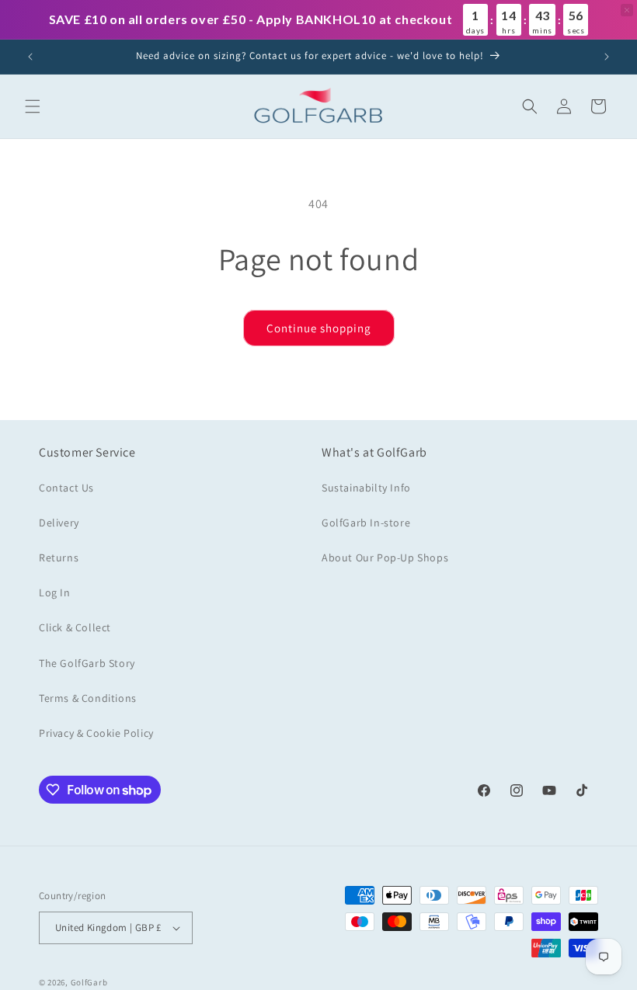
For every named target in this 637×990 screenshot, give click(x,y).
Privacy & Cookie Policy (96, 733)
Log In (55, 592)
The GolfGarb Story (87, 663)
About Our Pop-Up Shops (385, 557)
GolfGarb (89, 982)
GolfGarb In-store (366, 523)
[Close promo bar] (627, 10)
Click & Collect (75, 627)
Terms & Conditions (88, 698)
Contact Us (66, 488)
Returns (58, 557)
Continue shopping (318, 328)
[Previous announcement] (30, 57)
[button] (33, 106)
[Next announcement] (607, 57)
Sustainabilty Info (366, 488)
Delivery (59, 523)
